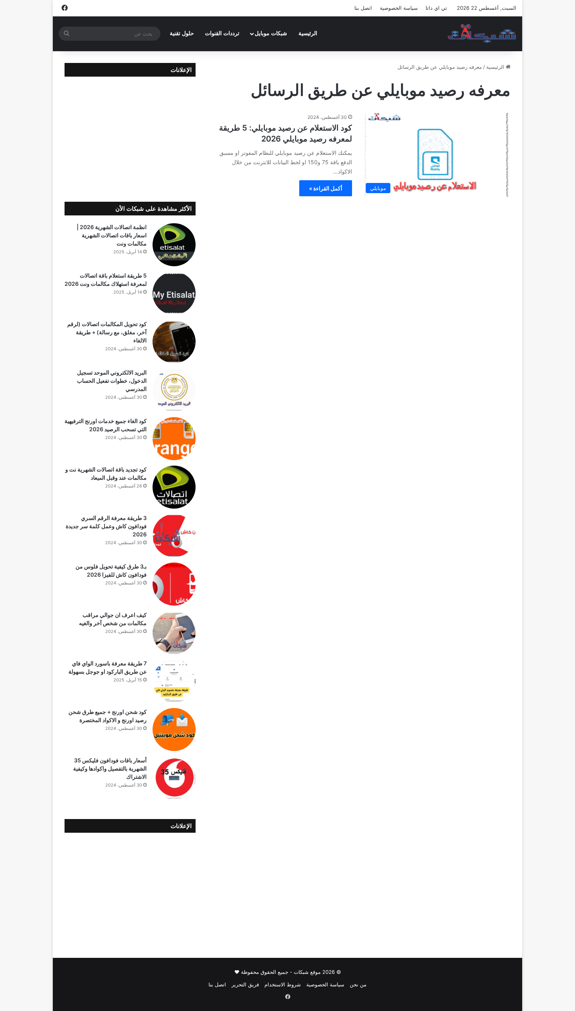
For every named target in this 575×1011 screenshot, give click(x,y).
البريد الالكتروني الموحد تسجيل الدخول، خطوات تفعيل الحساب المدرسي (112, 380)
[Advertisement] (130, 133)
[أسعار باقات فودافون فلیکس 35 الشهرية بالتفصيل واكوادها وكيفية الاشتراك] (174, 777)
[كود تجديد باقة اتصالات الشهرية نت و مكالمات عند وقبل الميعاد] (174, 487)
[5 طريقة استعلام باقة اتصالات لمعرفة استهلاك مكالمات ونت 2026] (174, 293)
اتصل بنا (363, 8)
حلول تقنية (182, 33)
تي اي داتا (436, 8)
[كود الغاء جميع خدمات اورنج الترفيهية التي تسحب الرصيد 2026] (174, 438)
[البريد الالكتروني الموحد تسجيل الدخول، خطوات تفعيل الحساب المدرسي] (174, 390)
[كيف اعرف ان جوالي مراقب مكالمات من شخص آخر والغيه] (174, 632)
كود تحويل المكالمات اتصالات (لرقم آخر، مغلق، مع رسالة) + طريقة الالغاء (107, 332)
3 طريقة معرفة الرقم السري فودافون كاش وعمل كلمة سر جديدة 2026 (106, 526)
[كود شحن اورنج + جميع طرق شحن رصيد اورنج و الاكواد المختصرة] (174, 729)
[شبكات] (482, 33)
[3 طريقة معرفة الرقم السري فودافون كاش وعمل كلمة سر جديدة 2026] (174, 535)
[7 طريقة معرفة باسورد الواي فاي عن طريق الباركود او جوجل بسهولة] (174, 681)
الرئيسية (307, 33)
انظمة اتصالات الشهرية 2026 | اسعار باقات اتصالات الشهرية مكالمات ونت (112, 235)
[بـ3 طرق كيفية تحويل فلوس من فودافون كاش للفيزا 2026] (174, 584)
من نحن (358, 984)
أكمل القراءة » (325, 188)
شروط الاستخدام (282, 984)
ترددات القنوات (222, 33)
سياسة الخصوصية (399, 8)
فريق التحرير (245, 984)
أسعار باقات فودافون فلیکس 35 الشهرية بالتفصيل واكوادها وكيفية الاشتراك (110, 768)
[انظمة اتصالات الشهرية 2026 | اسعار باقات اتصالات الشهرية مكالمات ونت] (174, 244)
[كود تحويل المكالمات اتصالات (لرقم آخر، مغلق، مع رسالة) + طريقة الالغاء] (174, 341)
